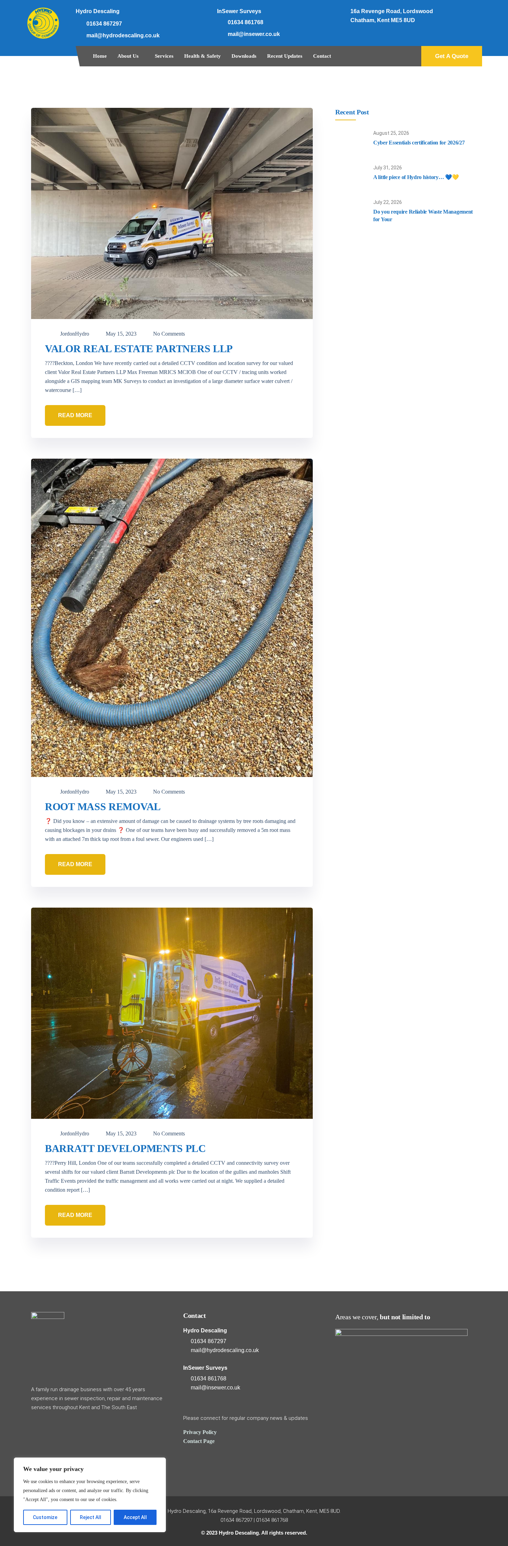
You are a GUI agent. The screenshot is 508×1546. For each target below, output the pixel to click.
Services (164, 56)
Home (100, 56)
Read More (75, 415)
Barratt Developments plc (125, 1148)
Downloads (244, 56)
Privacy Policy (200, 1432)
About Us (128, 56)
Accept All (135, 1517)
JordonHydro (74, 334)
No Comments (168, 334)
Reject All (90, 1517)
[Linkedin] (471, 14)
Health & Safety (202, 56)
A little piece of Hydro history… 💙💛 (416, 177)
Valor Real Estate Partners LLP (139, 348)
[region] (90, 1495)
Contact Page (199, 1441)
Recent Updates (284, 56)
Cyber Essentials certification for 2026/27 (418, 143)
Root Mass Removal (103, 806)
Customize (45, 1517)
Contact (322, 56)
